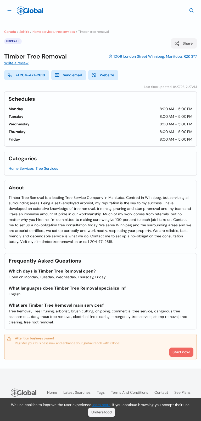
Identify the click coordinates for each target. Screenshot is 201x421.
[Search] (191, 10)
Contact (161, 392)
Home (52, 392)
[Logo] (30, 10)
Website (107, 75)
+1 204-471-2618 (30, 75)
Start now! (181, 352)
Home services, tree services (53, 32)
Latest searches (77, 392)
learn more (101, 404)
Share (188, 43)
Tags (101, 392)
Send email (72, 75)
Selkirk (24, 32)
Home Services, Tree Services (33, 168)
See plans (182, 392)
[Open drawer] (9, 10)
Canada (10, 32)
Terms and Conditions (129, 392)
